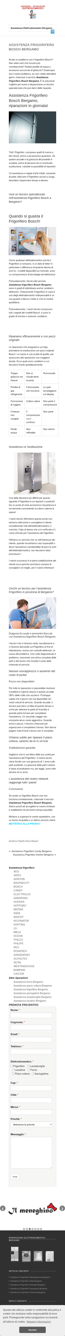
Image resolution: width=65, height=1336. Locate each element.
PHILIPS (18, 943)
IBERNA (18, 909)
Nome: (15, 1010)
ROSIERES (20, 951)
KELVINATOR (21, 920)
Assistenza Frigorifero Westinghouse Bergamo (30, 1277)
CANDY (18, 890)
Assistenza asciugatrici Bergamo (32, 993)
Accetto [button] (32, 1330)
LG (15, 928)
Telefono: (17, 1046)
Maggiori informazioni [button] (39, 1321)
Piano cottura (22, 1073)
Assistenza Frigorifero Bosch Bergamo (23, 841)
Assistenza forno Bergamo (28, 982)
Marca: (15, 1107)
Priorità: (16, 1119)
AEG (16, 871)
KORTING (19, 924)
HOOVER (19, 902)
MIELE (17, 932)
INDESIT (19, 917)
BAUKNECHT (22, 883)
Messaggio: (18, 1134)
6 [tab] (38, 1229)
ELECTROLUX (22, 894)
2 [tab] (27, 1229)
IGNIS (17, 913)
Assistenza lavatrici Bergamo (30, 1000)
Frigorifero (19, 1066)
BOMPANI (19, 970)
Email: (15, 1034)
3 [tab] (30, 1229)
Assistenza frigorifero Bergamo (31, 989)
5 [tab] (35, 1229)
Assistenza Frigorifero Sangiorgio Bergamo (28, 1288)
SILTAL (17, 962)
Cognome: (18, 1022)
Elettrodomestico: (22, 1061)
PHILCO (18, 939)
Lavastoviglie (37, 1066)
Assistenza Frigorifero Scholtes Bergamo (27, 1284)
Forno (33, 1070)
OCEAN (18, 936)
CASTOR (19, 973)
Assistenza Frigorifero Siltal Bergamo (26, 1280)
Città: (14, 1095)
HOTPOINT (20, 905)
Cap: (14, 1083)
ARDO (17, 875)
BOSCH (18, 886)
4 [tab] (32, 1229)
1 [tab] (24, 1229)
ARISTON (19, 879)
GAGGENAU (21, 898)
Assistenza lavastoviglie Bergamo (32, 997)
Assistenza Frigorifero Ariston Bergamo (34, 854)
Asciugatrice (41, 1073)
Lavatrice (19, 1070)
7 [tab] (41, 1229)
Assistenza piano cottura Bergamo (33, 985)
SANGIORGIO (22, 955)
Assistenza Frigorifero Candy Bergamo (30, 851)
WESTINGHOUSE (24, 966)
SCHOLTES (20, 958)
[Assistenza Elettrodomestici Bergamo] (32, 18)
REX (16, 947)
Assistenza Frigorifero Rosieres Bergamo (28, 1292)
